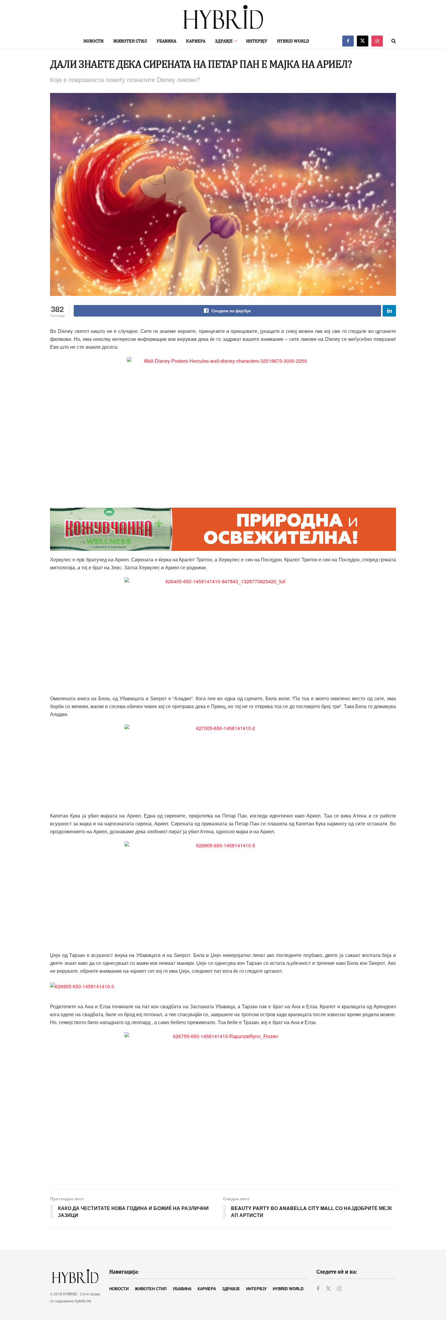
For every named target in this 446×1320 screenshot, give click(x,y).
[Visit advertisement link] (223, 529)
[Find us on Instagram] (377, 41)
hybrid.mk (83, 1300)
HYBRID (70, 1293)
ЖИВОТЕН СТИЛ (130, 40)
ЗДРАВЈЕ (224, 40)
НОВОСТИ (93, 40)
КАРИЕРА (195, 40)
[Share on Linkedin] (389, 311)
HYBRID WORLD (293, 40)
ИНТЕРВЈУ (256, 40)
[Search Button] (393, 41)
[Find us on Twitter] (362, 41)
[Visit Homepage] (223, 17)
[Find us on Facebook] (348, 41)
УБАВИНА (166, 40)
